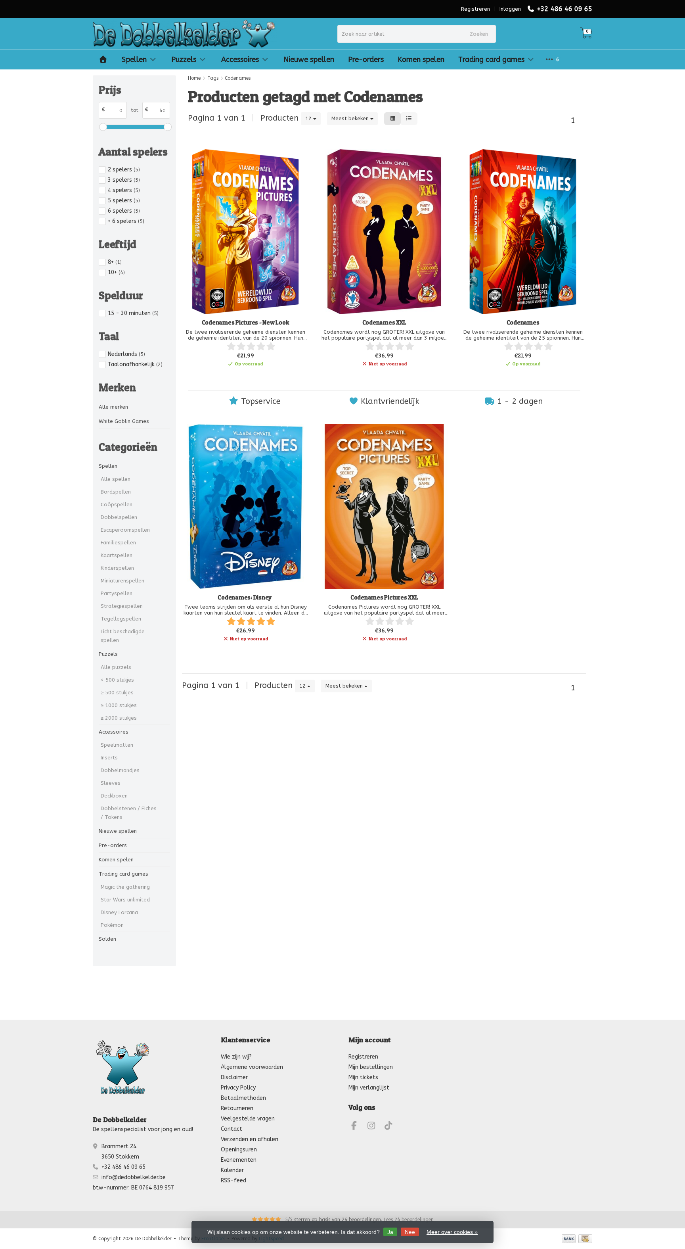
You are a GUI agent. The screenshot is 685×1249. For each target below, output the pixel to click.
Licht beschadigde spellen (123, 635)
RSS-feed (233, 1180)
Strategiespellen (122, 606)
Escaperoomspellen (125, 530)
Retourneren (237, 1108)
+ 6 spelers (126, 221)
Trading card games (491, 59)
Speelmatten (117, 745)
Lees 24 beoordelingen (409, 1219)
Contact (231, 1129)
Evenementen (238, 1160)
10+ (116, 272)
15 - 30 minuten (133, 313)
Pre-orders (366, 59)
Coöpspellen (116, 504)
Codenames (523, 322)
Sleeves (111, 783)
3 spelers (124, 180)
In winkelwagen (241, 377)
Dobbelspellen (119, 517)
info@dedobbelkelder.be (133, 1177)
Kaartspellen (116, 555)
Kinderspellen (117, 568)
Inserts (109, 758)
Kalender (232, 1170)
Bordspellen (116, 492)
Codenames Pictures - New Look (245, 322)
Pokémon (112, 925)
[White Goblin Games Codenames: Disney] (245, 506)
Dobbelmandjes (120, 770)
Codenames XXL (384, 322)
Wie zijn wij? (236, 1056)
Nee (410, 1232)
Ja (390, 1232)
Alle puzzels (116, 667)
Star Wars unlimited (125, 900)
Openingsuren (239, 1149)
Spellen (134, 59)
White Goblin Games (124, 421)
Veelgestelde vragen (248, 1118)
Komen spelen (421, 59)
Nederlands (126, 354)
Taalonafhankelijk (135, 364)
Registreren (475, 9)
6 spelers (124, 211)
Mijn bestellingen (370, 1067)
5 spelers (124, 200)
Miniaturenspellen (122, 581)
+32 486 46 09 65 (564, 9)
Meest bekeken (350, 118)
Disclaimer (234, 1077)
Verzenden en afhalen (249, 1139)
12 (309, 118)
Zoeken (479, 34)
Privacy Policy (238, 1087)
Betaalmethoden (243, 1098)
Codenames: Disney (245, 597)
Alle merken (113, 407)
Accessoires (240, 59)
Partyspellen (116, 593)
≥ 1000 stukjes (119, 705)
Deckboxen (114, 796)
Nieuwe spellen (308, 59)
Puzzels (183, 59)
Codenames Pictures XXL (384, 597)
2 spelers (124, 169)
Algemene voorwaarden (252, 1067)
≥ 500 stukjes (117, 693)
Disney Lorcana (119, 912)
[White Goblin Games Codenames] (522, 231)
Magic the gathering (125, 887)
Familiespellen (118, 543)
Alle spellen (115, 479)
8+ (115, 262)
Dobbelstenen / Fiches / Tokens (129, 812)
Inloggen (510, 9)
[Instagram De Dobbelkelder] (374, 1127)
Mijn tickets (363, 1077)
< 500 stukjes (117, 680)
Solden (107, 939)
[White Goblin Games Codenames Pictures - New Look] (245, 231)
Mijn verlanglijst (368, 1087)
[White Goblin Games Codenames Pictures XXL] (384, 506)
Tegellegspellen (121, 619)
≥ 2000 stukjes (119, 718)
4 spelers (124, 190)
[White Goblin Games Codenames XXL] (384, 231)
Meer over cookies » (452, 1232)
